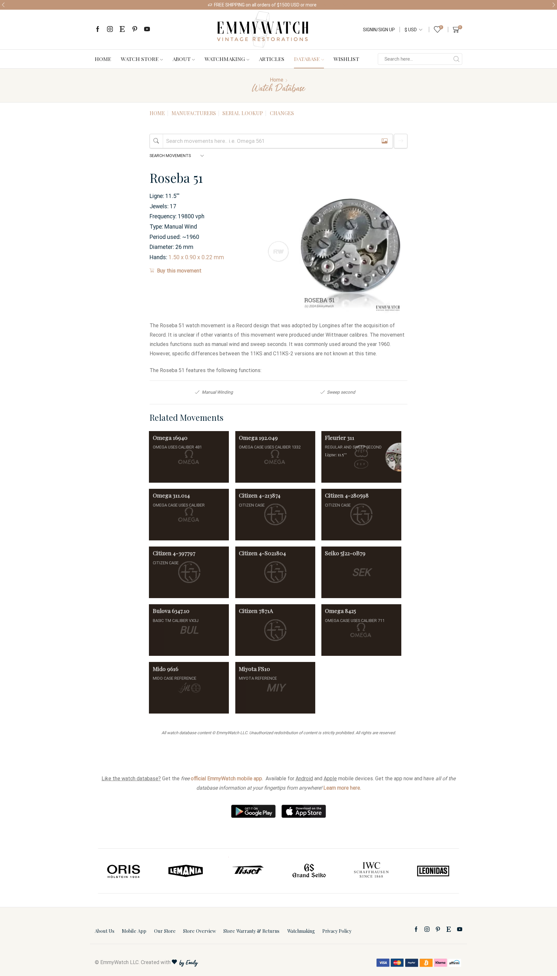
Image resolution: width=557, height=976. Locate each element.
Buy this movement (179, 271)
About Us (104, 931)
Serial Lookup (242, 113)
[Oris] (124, 870)
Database (307, 58)
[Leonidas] (433, 870)
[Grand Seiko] (309, 870)
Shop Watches (498, 4)
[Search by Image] (384, 141)
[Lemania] (186, 870)
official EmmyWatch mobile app (226, 778)
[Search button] (456, 59)
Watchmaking (225, 58)
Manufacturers (193, 113)
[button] (3, 5)
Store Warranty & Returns (251, 931)
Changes (282, 113)
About (181, 58)
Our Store (165, 931)
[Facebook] (98, 29)
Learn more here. (342, 788)
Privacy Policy (336, 931)
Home (103, 58)
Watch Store (140, 58)
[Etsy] (122, 29)
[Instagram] (110, 29)
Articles (271, 58)
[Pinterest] (135, 29)
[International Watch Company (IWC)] (371, 870)
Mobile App (134, 931)
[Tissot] (247, 870)
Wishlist (346, 58)
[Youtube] (147, 29)
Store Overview (199, 931)
